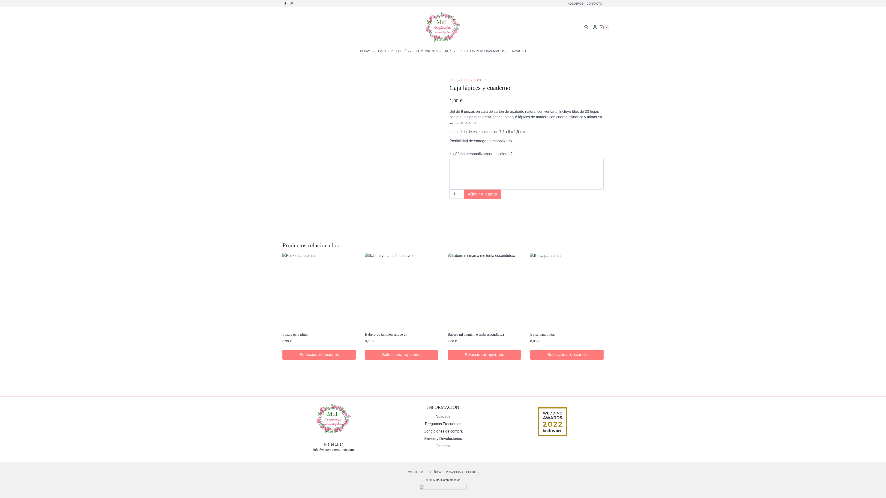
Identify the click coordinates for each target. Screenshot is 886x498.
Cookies (472, 472)
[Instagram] (292, 4)
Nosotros (575, 3)
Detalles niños (468, 80)
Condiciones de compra (443, 431)
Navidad (519, 51)
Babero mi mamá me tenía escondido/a (476, 334)
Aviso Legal (416, 472)
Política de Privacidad (445, 472)
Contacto (594, 3)
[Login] (595, 27)
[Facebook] (285, 4)
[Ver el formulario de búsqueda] (586, 27)
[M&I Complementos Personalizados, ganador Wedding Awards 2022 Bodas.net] (552, 421)
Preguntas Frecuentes (443, 424)
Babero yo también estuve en (386, 334)
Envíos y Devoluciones (443, 439)
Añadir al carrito (482, 194)
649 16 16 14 (333, 444)
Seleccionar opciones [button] (319, 354)
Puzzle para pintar (295, 334)
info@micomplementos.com (333, 449)
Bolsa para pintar (542, 334)
